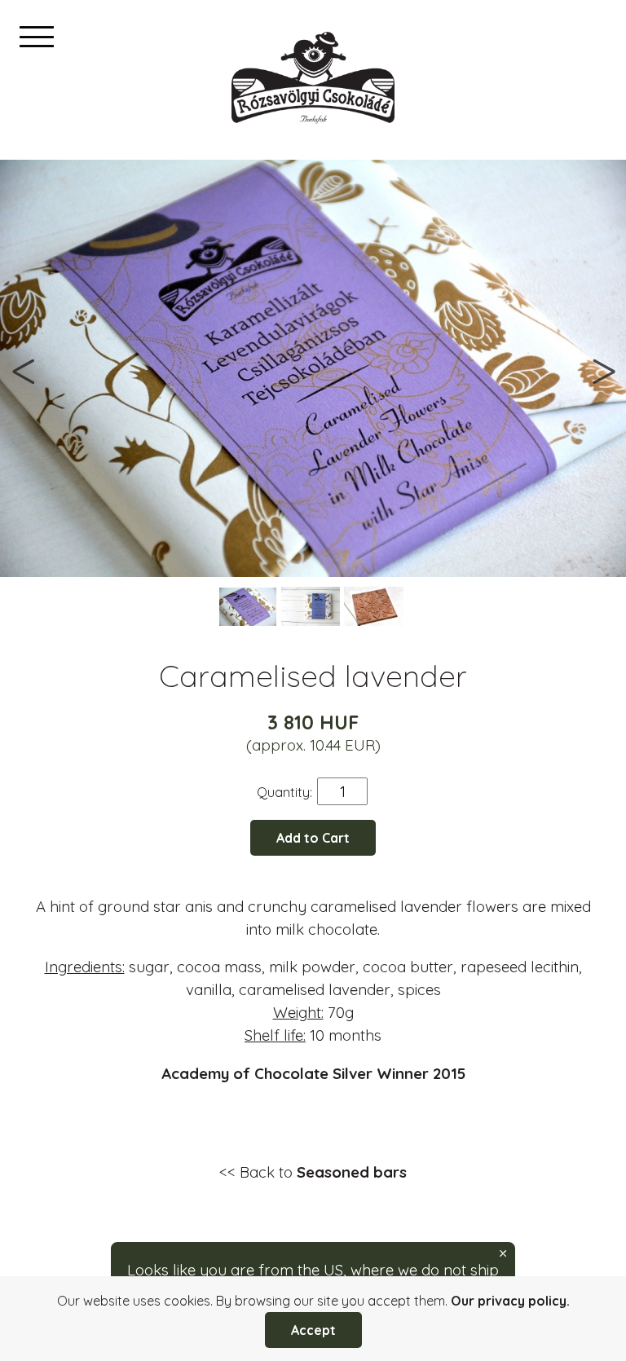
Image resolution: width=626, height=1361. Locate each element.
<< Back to (313, 1172)
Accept (313, 1330)
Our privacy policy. (510, 1301)
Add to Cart (313, 838)
